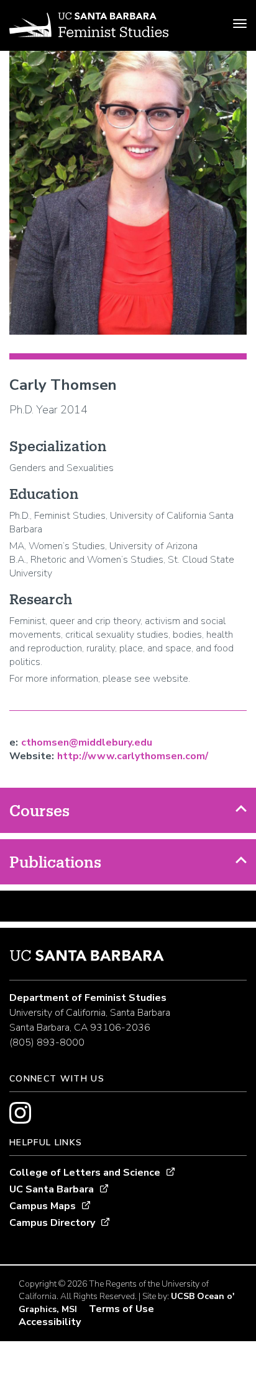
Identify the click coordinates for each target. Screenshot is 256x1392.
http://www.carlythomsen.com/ (132, 756)
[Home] (88, 26)
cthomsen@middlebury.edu (86, 742)
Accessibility (50, 1322)
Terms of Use (121, 1309)
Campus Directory (52, 1223)
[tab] (128, 810)
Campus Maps (42, 1206)
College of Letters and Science (84, 1172)
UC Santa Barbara (51, 1189)
